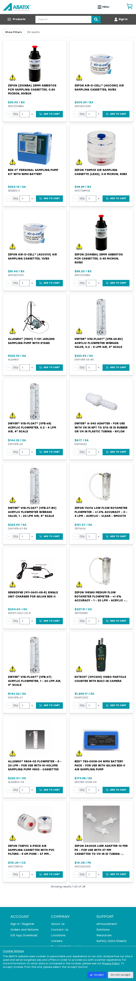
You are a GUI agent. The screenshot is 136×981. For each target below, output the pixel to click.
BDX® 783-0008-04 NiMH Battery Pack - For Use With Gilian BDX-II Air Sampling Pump (100, 765)
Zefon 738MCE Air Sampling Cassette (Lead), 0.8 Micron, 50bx (101, 172)
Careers (57, 941)
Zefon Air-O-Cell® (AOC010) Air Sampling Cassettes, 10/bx (32, 256)
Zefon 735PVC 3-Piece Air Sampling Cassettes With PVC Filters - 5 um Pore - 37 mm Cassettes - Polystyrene (31, 850)
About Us (58, 924)
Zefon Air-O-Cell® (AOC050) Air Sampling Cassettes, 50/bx (99, 87)
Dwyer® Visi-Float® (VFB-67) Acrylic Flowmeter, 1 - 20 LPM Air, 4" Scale (34, 681)
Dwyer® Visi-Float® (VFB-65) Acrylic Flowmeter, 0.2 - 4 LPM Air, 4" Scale (32, 427)
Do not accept (120, 974)
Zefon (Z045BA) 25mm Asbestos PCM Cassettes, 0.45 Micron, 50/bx (99, 258)
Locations (58, 935)
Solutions (103, 929)
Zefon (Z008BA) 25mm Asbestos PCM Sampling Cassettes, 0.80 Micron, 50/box (32, 89)
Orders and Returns (24, 929)
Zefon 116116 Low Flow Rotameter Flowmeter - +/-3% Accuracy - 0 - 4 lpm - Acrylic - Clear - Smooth (101, 512)
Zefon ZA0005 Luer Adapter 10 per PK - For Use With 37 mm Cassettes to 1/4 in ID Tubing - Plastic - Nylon (101, 850)
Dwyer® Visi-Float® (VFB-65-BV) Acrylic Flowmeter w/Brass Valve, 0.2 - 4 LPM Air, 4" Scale (99, 343)
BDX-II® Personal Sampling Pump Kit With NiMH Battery (33, 172)
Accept (99, 974)
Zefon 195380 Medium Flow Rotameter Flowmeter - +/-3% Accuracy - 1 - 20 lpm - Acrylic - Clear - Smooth (100, 597)
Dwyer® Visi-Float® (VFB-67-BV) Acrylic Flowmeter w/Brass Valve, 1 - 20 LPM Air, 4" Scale (32, 512)
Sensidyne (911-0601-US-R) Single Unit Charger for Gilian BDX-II (33, 594)
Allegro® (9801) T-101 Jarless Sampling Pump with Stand (31, 341)
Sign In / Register (22, 924)
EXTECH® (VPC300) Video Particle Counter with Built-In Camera (100, 679)
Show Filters (13, 32)
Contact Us (59, 929)
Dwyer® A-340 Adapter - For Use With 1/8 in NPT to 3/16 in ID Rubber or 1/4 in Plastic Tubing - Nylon (101, 427)
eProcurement (107, 924)
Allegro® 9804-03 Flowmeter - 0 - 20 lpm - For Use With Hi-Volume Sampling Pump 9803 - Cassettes (34, 765)
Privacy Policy (111, 963)
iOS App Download (23, 935)
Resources (104, 935)
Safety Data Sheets (111, 941)
